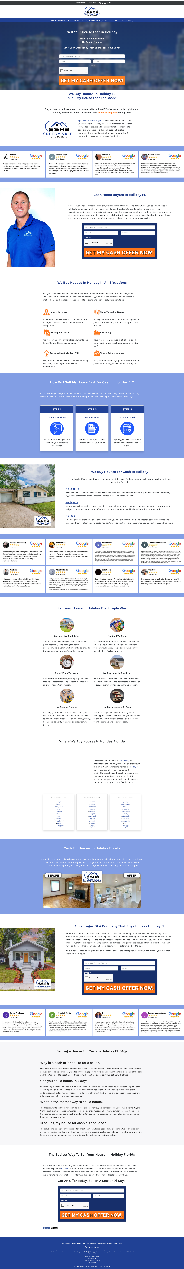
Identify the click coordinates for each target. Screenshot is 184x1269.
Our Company (127, 20)
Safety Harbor (92, 827)
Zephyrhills (126, 827)
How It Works (73, 20)
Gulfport (59, 818)
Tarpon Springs (126, 815)
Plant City (92, 818)
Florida (59, 801)
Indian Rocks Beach (59, 825)
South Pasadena (125, 804)
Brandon (59, 809)
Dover (59, 815)
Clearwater (59, 811)
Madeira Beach (92, 806)
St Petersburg (125, 809)
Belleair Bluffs (58, 806)
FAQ (116, 20)
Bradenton (59, 808)
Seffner (125, 801)
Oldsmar (92, 809)
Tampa (125, 813)
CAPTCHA (92, 66)
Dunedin (59, 816)
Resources (102, 1243)
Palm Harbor (92, 811)
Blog (120, 1243)
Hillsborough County (59, 820)
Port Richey (92, 821)
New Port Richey (92, 808)
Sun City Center (126, 811)
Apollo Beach (59, 802)
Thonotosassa (125, 818)
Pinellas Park (92, 816)
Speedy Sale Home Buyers (90, 120)
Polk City (92, 820)
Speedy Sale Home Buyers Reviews (97, 20)
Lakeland (92, 801)
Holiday (124, 760)
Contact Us (92, 3)
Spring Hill (125, 806)
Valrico (125, 823)
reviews (64, 1168)
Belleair (59, 804)
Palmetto (92, 813)
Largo (92, 802)
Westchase (126, 825)
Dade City (59, 813)
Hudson (59, 823)
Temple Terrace (125, 816)
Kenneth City (59, 827)
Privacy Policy (112, 1243)
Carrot (108, 1266)
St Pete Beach (125, 808)
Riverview (92, 823)
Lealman (92, 804)
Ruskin (92, 825)
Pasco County (92, 815)
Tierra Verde (126, 820)
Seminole (125, 802)
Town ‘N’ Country (125, 821)
